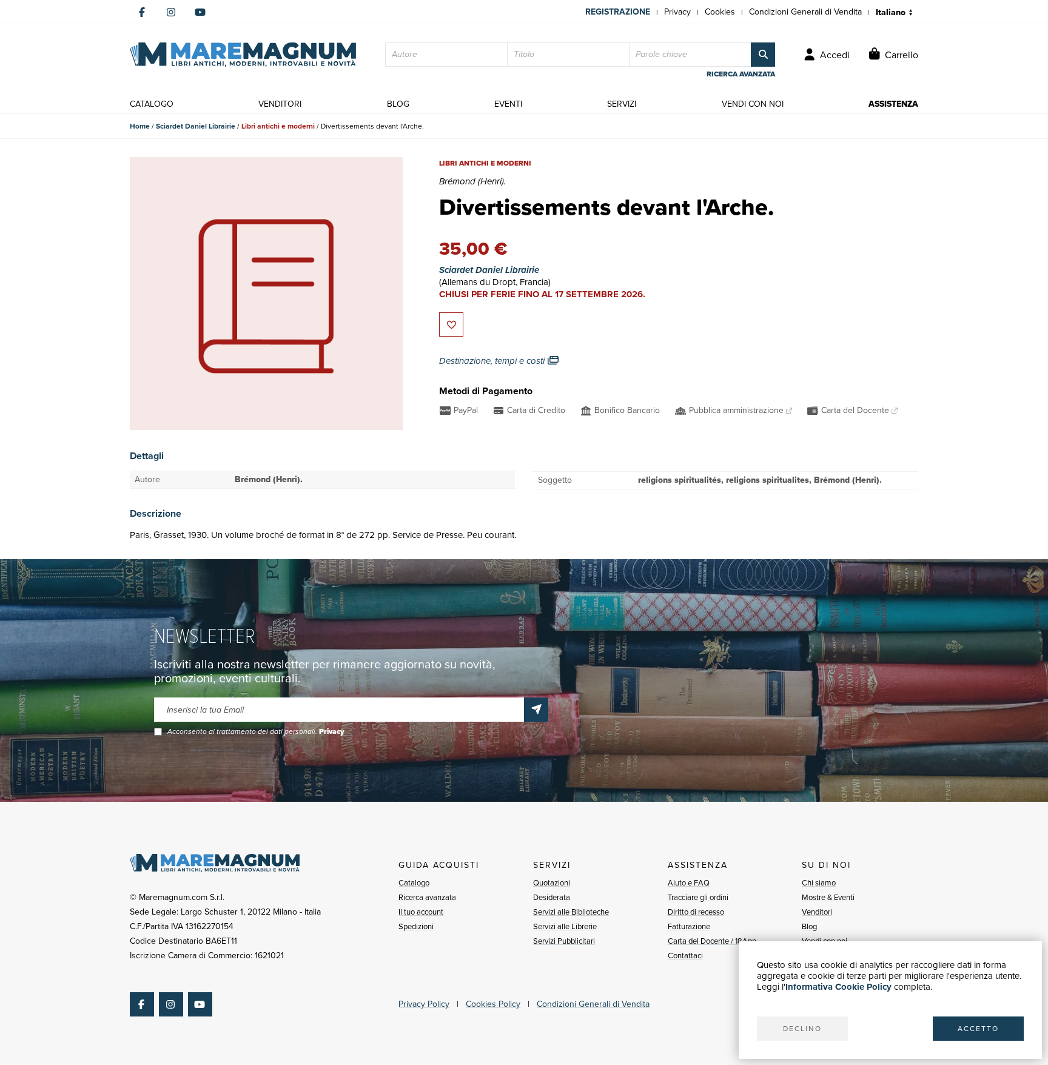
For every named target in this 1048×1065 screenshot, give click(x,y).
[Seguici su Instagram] (171, 12)
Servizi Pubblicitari (564, 941)
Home (140, 126)
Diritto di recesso (696, 912)
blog (398, 104)
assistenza (893, 104)
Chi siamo (819, 883)
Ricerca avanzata (427, 897)
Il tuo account (420, 912)
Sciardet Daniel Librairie (195, 126)
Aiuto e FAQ (689, 883)
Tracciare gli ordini (698, 897)
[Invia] (536, 709)
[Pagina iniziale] (243, 54)
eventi (508, 104)
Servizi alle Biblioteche (571, 912)
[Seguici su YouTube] (200, 12)
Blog (809, 926)
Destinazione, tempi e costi (493, 361)
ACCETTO (978, 1028)
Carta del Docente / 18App (712, 941)
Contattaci (685, 955)
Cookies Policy (493, 1004)
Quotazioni (551, 883)
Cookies (720, 11)
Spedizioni (416, 926)
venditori (279, 104)
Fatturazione (689, 926)
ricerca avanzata (741, 74)
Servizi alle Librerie (565, 926)
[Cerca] (763, 54)
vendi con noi (753, 104)
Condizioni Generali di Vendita (805, 11)
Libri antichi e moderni (278, 126)
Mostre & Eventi (828, 897)
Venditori (817, 912)
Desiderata (551, 897)
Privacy (677, 11)
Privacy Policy (423, 1004)
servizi (621, 104)
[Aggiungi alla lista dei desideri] (451, 324)
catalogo (151, 104)
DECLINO (802, 1028)
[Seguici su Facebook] (142, 12)
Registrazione (617, 11)
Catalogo (413, 883)
